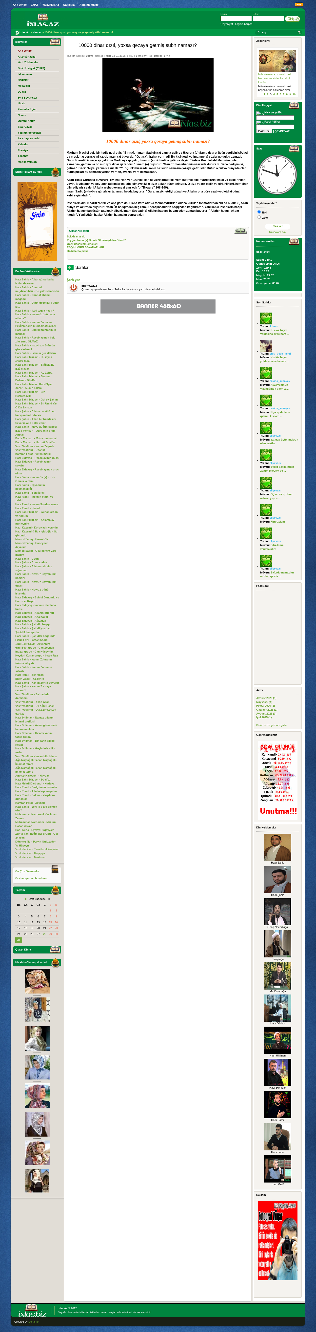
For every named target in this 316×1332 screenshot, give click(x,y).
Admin (80, 55)
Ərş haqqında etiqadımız (31, 878)
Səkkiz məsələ (76, 236)
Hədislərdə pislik (77, 251)
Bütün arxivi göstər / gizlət (271, 725)
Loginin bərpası (244, 23)
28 (44, 933)
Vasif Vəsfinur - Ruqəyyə (30, 853)
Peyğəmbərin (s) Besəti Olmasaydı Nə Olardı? (96, 240)
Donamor (34, 1321)
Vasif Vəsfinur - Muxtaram (30, 857)
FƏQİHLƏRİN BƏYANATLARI (85, 247)
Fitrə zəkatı (278, 521)
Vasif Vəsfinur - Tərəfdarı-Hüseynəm (37, 849)
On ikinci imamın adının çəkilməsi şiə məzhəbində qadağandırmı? (273, 78)
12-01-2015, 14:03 (123, 55)
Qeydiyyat (226, 23)
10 (294, 94)
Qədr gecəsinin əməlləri (82, 243)
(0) (150, 55)
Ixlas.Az (62, 1308)
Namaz (99, 55)
